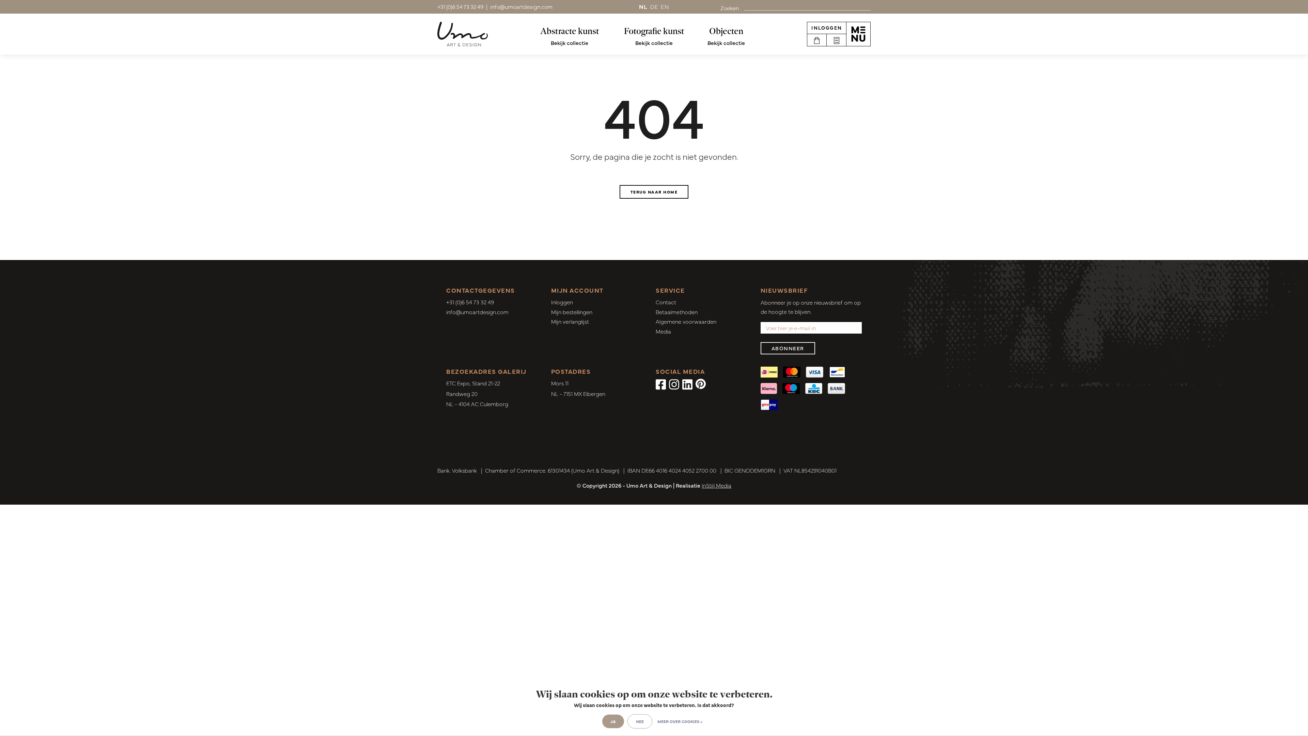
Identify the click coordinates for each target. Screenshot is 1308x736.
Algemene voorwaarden (686, 321)
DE (654, 6)
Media (663, 331)
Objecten (726, 31)
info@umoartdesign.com (477, 312)
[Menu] (858, 34)
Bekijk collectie (569, 42)
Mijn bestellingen (571, 312)
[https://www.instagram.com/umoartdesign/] (674, 384)
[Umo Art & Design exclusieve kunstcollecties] (462, 34)
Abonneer (788, 348)
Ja (613, 721)
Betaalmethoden (677, 312)
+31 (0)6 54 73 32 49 (470, 302)
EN (665, 6)
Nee (640, 721)
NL (643, 6)
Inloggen (826, 27)
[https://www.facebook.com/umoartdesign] (661, 384)
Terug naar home (654, 192)
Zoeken (729, 8)
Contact (666, 302)
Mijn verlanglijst (570, 321)
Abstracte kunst (569, 31)
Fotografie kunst (654, 31)
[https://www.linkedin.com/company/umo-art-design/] (687, 384)
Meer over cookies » (679, 721)
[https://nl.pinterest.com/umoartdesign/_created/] (701, 384)
